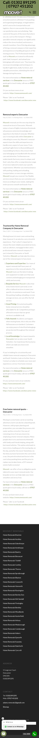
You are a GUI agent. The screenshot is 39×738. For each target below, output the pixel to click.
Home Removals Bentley (12, 608)
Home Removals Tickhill (12, 561)
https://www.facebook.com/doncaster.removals (21, 391)
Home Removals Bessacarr (13, 556)
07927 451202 (12, 698)
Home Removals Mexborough (14, 625)
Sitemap (6, 707)
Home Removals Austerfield (13, 616)
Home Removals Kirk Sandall (13, 599)
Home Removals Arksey (11, 620)
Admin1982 (29, 117)
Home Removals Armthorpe (13, 548)
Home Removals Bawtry (12, 552)
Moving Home (18, 117)
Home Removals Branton (12, 535)
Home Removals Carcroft (12, 650)
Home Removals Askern (11, 633)
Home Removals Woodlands (13, 612)
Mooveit (12, 56)
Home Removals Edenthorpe (13, 543)
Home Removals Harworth (13, 586)
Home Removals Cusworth (13, 582)
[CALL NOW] (34, 734)
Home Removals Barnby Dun (13, 595)
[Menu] (33, 12)
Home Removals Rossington (13, 590)
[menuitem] (29, 12)
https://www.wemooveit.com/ (20, 93)
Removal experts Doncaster (15, 114)
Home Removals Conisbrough (14, 629)
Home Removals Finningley (13, 603)
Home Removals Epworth (12, 637)
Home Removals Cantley (12, 565)
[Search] (29, 12)
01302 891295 (11, 696)
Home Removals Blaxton (12, 578)
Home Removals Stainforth (13, 646)
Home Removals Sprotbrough (14, 573)
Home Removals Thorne (12, 569)
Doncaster (28, 136)
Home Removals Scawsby (12, 642)
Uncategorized (17, 231)
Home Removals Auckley (12, 539)
